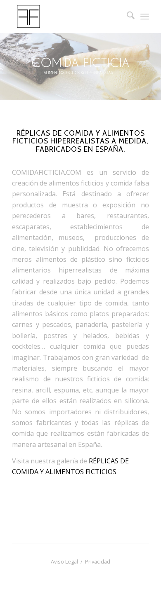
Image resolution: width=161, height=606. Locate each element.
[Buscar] (126, 16)
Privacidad (97, 561)
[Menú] (144, 16)
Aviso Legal (64, 561)
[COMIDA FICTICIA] (66, 16)
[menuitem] (126, 16)
